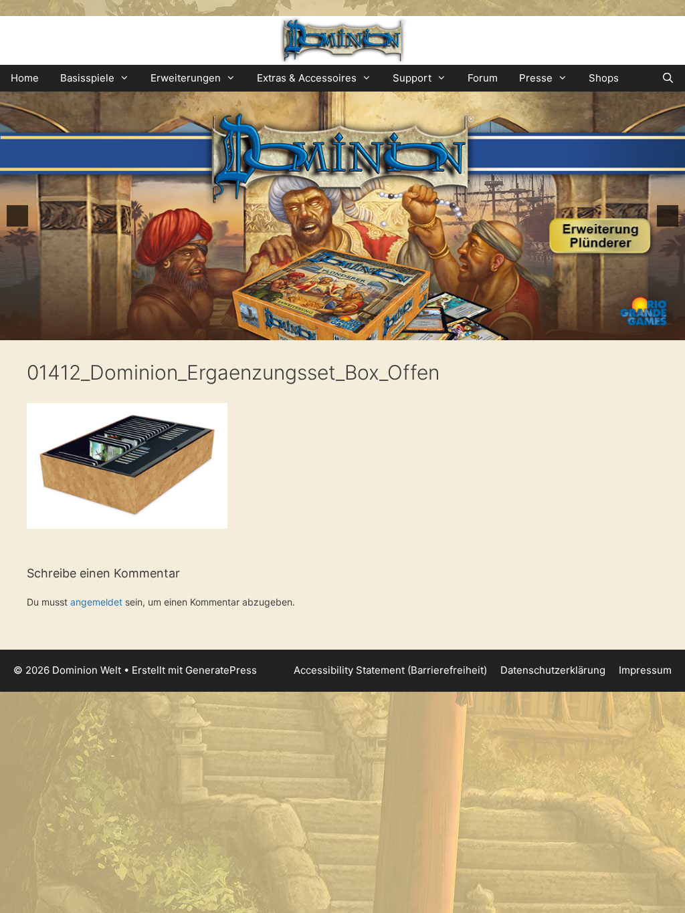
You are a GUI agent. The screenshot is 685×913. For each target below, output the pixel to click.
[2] (321, 329)
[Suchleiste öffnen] (668, 78)
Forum (483, 78)
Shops (604, 78)
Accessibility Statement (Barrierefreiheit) (390, 670)
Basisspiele (87, 78)
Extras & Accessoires (307, 78)
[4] (350, 329)
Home (25, 78)
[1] (307, 329)
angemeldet (96, 602)
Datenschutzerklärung (552, 670)
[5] (364, 329)
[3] (335, 329)
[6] (378, 329)
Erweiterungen (186, 78)
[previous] (17, 216)
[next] (667, 216)
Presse (536, 78)
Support (412, 78)
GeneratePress (221, 670)
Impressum (645, 670)
